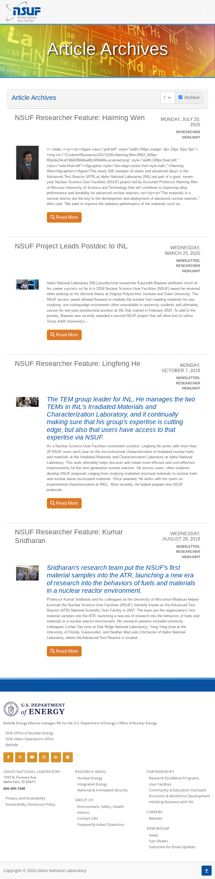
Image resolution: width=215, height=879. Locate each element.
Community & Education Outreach (177, 790)
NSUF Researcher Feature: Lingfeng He (77, 363)
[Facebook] (8, 757)
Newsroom (158, 828)
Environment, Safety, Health (100, 806)
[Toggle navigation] (204, 11)
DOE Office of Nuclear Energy (30, 732)
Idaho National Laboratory (31, 771)
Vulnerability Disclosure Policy (30, 804)
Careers (155, 811)
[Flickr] (68, 757)
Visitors (83, 812)
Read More (66, 217)
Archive (191, 97)
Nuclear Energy (89, 778)
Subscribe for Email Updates (172, 846)
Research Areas (90, 771)
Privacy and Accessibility (26, 798)
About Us (84, 799)
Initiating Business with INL (171, 801)
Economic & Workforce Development (179, 795)
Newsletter (187, 261)
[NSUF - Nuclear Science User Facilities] (23, 12)
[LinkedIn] (56, 757)
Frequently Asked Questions (100, 824)
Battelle (12, 744)
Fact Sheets (158, 840)
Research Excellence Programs (174, 778)
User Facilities (160, 784)
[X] (20, 757)
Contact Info (87, 818)
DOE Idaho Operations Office (30, 738)
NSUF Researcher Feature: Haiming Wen (80, 117)
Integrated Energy (92, 784)
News (153, 835)
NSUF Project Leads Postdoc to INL (71, 246)
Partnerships (160, 771)
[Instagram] (44, 757)
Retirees (155, 818)
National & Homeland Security (102, 790)
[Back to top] (207, 871)
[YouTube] (32, 757)
